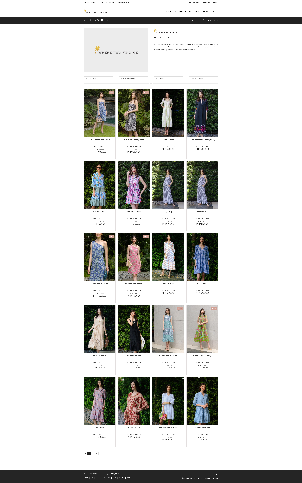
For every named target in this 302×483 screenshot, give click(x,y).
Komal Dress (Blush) (134, 283)
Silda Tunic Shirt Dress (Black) (202, 139)
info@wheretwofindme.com (208, 478)
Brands (199, 20)
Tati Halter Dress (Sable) (134, 139)
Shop (169, 11)
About (206, 11)
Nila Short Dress (134, 211)
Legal (115, 478)
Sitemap (121, 478)
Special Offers (183, 11)
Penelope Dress (99, 211)
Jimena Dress (168, 283)
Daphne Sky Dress (202, 427)
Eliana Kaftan (134, 427)
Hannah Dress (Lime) (202, 355)
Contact (129, 478)
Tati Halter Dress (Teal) (100, 139)
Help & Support (194, 3)
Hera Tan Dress (99, 355)
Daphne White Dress (168, 427)
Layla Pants (202, 211)
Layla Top (168, 211)
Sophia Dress (168, 139)
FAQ (197, 11)
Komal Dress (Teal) (99, 283)
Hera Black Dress (134, 355)
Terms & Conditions (102, 478)
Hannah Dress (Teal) (168, 355)
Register (206, 3)
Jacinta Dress (202, 283)
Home (193, 20)
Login (215, 3)
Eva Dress (100, 427)
